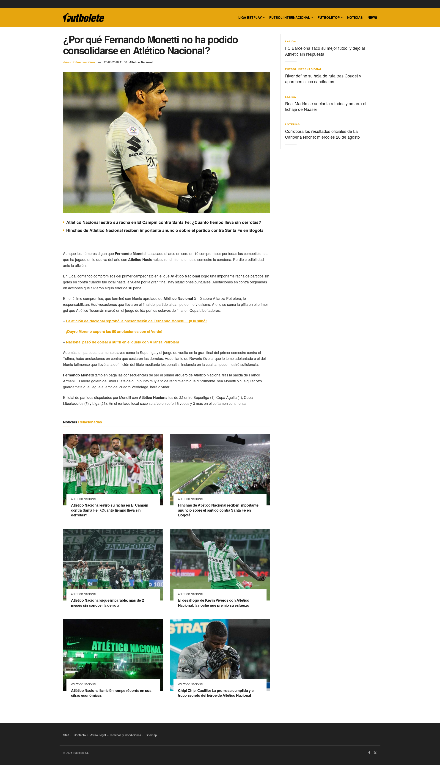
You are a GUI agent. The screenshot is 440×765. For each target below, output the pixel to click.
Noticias (355, 17)
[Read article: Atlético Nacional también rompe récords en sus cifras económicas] (113, 655)
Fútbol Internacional (289, 17)
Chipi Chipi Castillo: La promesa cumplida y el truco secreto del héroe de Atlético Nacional (216, 693)
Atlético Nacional (141, 62)
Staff (66, 735)
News (372, 17)
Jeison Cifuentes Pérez (79, 62)
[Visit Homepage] (83, 17)
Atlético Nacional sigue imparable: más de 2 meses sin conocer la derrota (107, 603)
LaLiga (290, 41)
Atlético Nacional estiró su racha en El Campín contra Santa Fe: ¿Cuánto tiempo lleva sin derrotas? (163, 222)
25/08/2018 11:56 (115, 62)
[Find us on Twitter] (375, 752)
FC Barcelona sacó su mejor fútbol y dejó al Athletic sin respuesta (325, 51)
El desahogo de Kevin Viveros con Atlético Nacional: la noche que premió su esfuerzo (213, 603)
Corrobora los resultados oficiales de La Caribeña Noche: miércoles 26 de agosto (322, 134)
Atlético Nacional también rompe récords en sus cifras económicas (111, 693)
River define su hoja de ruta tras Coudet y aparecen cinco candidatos (323, 78)
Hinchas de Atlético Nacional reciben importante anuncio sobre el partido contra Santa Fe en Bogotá (165, 230)
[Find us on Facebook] (369, 752)
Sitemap (151, 735)
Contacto (80, 735)
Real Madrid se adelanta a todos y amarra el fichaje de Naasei (325, 106)
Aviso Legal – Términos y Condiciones (115, 735)
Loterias (292, 124)
